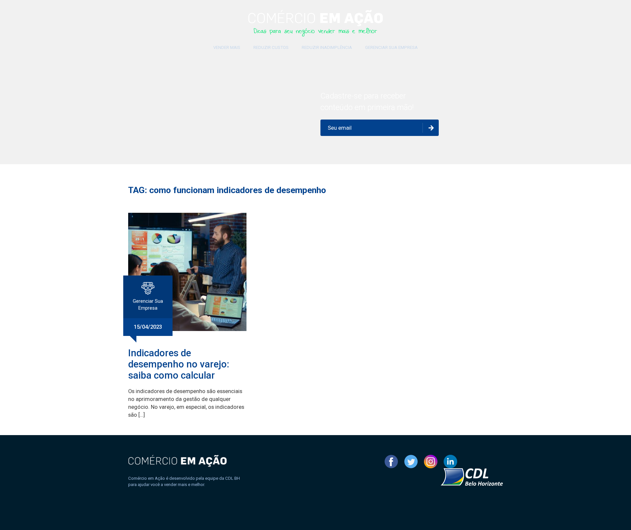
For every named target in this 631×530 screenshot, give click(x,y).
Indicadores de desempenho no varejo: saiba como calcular (178, 364)
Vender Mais (226, 47)
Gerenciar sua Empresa (391, 47)
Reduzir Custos (271, 47)
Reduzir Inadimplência (327, 47)
